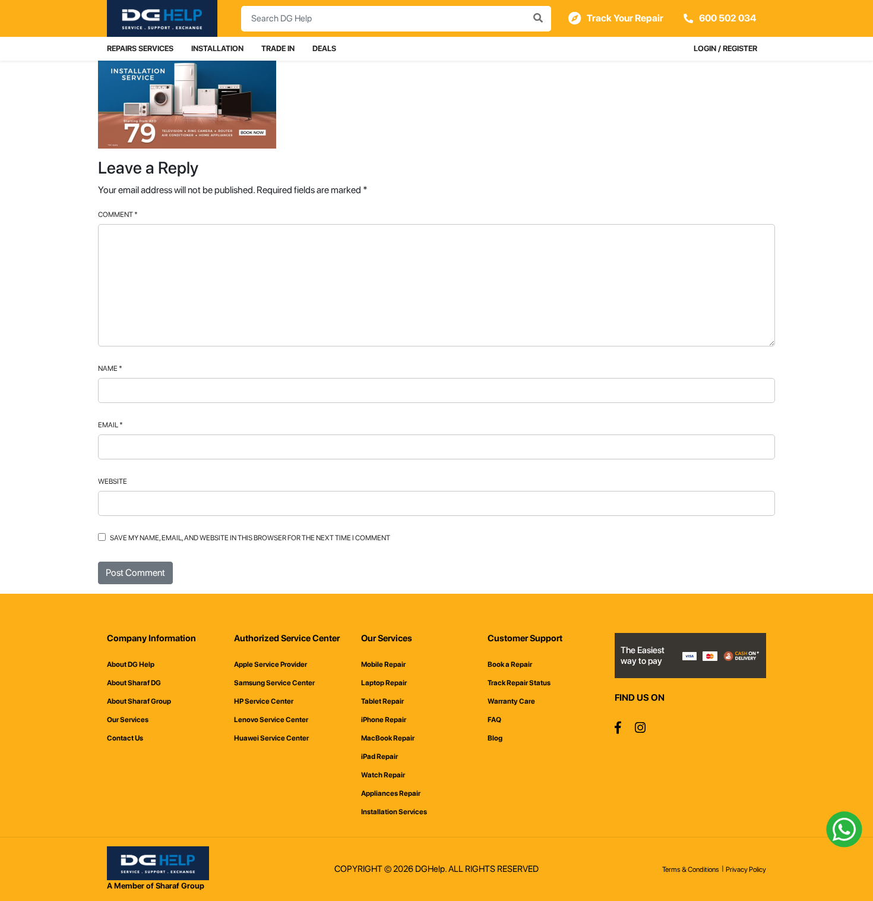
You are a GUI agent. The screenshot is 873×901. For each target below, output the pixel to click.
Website (112, 481)
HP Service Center (263, 701)
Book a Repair (510, 664)
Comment (118, 214)
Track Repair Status (519, 683)
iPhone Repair (383, 720)
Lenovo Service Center (271, 720)
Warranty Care (511, 701)
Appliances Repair (390, 793)
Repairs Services (140, 48)
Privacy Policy (746, 869)
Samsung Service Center (274, 683)
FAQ (494, 720)
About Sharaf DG (134, 683)
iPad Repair (379, 756)
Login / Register (725, 48)
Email (110, 425)
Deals (324, 48)
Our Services (127, 720)
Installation (217, 48)
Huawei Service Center (271, 738)
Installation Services (394, 812)
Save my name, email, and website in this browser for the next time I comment (250, 538)
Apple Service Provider (270, 664)
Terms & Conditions (690, 869)
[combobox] (396, 18)
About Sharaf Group (139, 701)
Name (110, 368)
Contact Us (125, 738)
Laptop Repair (384, 683)
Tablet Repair (382, 701)
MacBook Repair (388, 738)
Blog (495, 738)
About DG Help (130, 664)
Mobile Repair (383, 664)
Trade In (278, 48)
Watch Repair (383, 775)
